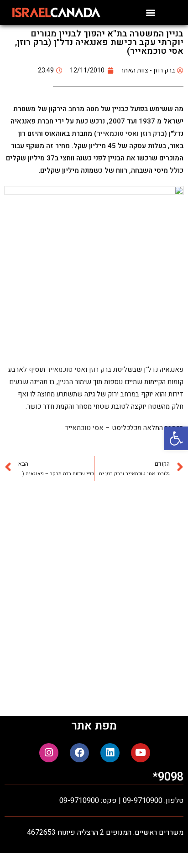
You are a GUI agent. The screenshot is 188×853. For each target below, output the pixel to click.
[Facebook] (79, 752)
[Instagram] (48, 752)
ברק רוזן (151, 133)
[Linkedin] (110, 752)
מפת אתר (94, 726)
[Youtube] (140, 752)
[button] (176, 438)
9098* (167, 777)
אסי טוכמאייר (117, 133)
